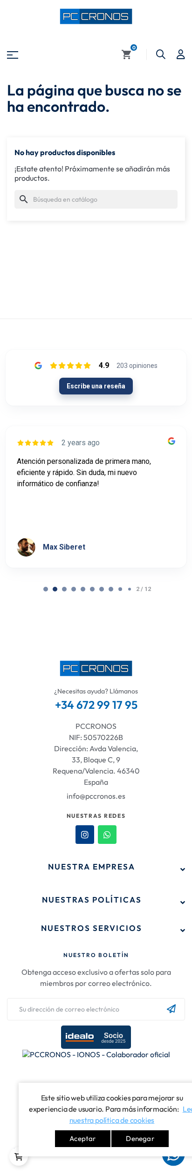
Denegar (140, 1138)
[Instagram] (84, 834)
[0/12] (45, 589)
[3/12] (73, 589)
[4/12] (83, 589)
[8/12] (120, 589)
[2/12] (64, 589)
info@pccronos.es (96, 796)
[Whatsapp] (107, 834)
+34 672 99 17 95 (96, 705)
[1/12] (55, 589)
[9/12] (129, 589)
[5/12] (92, 589)
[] (18, 1156)
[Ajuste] (181, 54)
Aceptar (82, 1138)
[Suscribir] (171, 1009)
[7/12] (111, 589)
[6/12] (101, 589)
